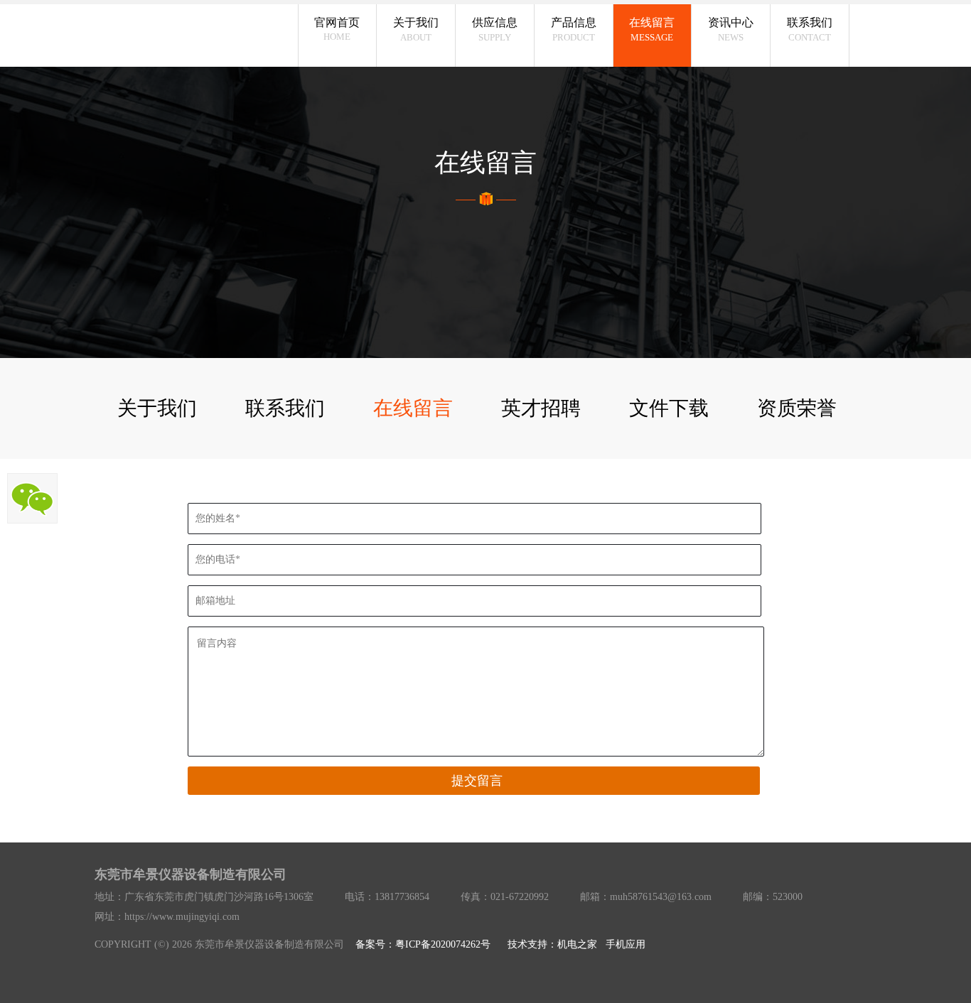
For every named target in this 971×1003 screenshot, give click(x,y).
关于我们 (157, 408)
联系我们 (285, 408)
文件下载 (669, 408)
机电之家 (577, 944)
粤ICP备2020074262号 (442, 944)
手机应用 (625, 944)
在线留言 (413, 408)
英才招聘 (541, 408)
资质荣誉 (797, 408)
